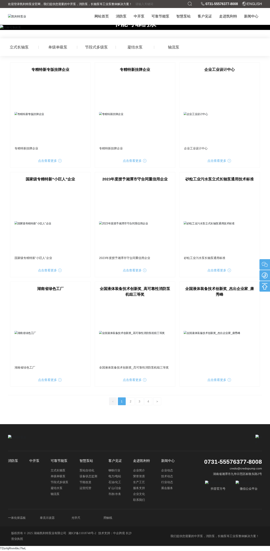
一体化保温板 (17, 517)
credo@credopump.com (246, 468)
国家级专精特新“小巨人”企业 (50, 179)
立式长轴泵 (19, 47)
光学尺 (76, 517)
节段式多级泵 (96, 47)
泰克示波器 (47, 517)
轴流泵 (173, 47)
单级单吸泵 (57, 47)
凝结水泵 (135, 47)
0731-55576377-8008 (221, 4)
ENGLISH (254, 4)
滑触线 (107, 517)
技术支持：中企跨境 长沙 (115, 533)
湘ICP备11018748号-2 (82, 533)
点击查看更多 (48, 160)
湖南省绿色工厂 (50, 289)
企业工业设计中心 (219, 69)
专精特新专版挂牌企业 (50, 69)
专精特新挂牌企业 (135, 69)
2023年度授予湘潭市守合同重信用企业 (135, 179)
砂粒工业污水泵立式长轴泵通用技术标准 (219, 179)
